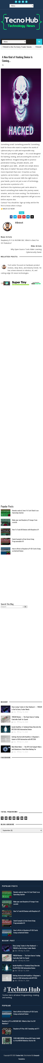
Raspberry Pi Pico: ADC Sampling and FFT (26, 1028)
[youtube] (26, 2)
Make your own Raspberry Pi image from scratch (24, 521)
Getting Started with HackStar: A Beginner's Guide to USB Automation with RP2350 (25, 737)
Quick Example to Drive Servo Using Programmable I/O (23, 540)
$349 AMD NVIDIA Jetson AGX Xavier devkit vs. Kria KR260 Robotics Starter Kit (26, 1039)
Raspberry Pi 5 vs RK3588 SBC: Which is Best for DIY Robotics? (18, 1022)
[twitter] (16, 2)
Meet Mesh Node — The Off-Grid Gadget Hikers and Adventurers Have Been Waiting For (27, 747)
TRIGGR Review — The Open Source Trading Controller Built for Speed (25, 718)
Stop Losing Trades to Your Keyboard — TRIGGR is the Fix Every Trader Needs (27, 708)
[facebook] (19, 2)
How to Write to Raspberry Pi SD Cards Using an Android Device (26, 549)
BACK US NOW (9, 209)
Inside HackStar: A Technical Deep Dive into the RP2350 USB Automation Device (26, 728)
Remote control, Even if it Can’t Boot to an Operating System (25, 511)
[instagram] (23, 2)
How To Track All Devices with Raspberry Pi (25, 529)
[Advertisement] (21, 300)
